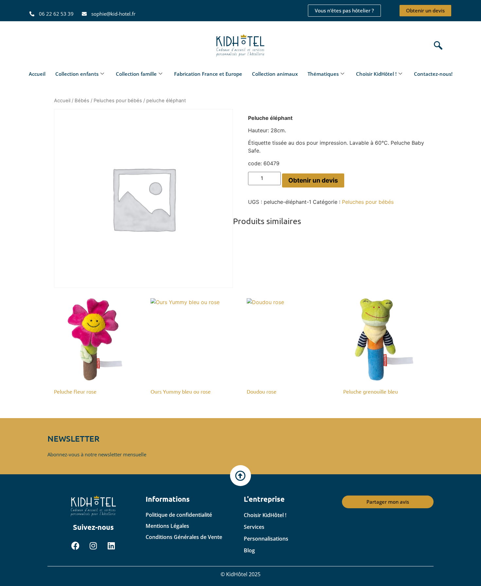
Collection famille (136, 74)
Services (254, 526)
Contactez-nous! (433, 74)
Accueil (37, 74)
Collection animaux (275, 74)
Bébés (82, 101)
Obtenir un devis (313, 180)
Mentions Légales (167, 525)
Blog (249, 550)
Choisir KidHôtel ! (376, 74)
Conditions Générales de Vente (184, 537)
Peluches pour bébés (118, 101)
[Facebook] (75, 546)
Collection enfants (76, 74)
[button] (436, 46)
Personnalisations (266, 538)
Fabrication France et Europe (208, 74)
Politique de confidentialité (179, 514)
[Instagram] (93, 546)
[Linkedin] (111, 546)
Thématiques (323, 74)
